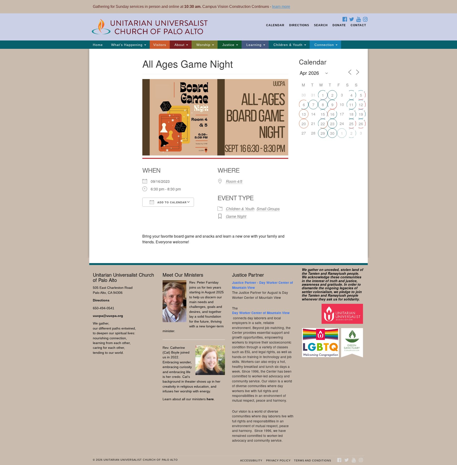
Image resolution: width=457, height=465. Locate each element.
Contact (358, 25)
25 (351, 123)
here (210, 399)
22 (323, 123)
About (179, 45)
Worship (203, 45)
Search (321, 25)
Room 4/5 (234, 181)
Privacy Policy (278, 460)
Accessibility (251, 460)
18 (351, 114)
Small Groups (268, 208)
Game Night (236, 216)
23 (332, 123)
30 (332, 133)
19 (361, 114)
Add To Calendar (171, 202)
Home (98, 45)
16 (332, 114)
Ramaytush (337, 273)
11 (351, 104)
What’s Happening (127, 45)
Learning (254, 45)
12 (361, 104)
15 (323, 114)
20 (304, 123)
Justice (228, 45)
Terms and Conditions (312, 460)
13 (304, 114)
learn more (281, 7)
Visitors (159, 45)
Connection (324, 45)
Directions (299, 25)
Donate (339, 25)
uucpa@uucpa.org (108, 316)
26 (361, 123)
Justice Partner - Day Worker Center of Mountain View (262, 285)
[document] (228, 153)
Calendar (275, 25)
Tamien (314, 273)
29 (323, 133)
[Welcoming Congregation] (321, 340)
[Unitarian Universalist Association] (343, 313)
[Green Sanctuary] (352, 340)
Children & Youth (288, 45)
